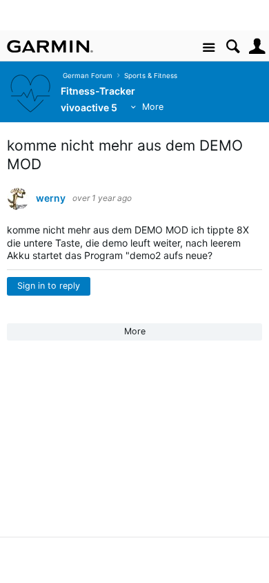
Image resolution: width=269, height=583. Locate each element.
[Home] (50, 46)
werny (51, 198)
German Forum (85, 75)
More (152, 107)
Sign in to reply (48, 285)
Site (209, 48)
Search (233, 47)
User (257, 47)
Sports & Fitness (148, 75)
